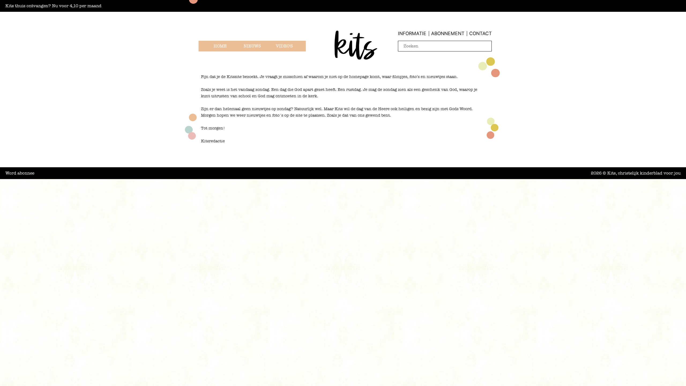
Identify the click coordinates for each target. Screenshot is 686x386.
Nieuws (252, 46)
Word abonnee (19, 173)
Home (220, 46)
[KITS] (355, 52)
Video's (284, 46)
